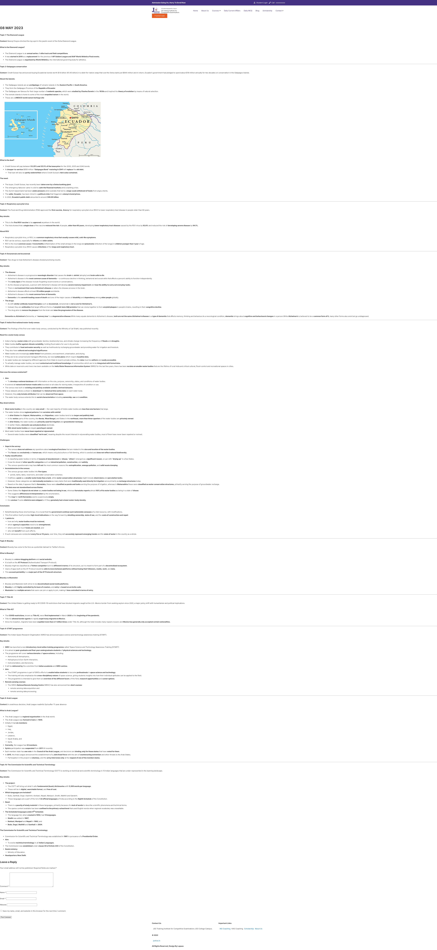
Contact (279, 11)
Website (3, 905)
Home (195, 11)
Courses (215, 11)
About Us (205, 11)
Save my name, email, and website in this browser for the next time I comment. (34, 911)
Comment (4, 886)
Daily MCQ (248, 11)
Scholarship (267, 11)
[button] (159, 16)
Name (3, 892)
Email (3, 898)
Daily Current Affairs (232, 11)
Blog (257, 11)
